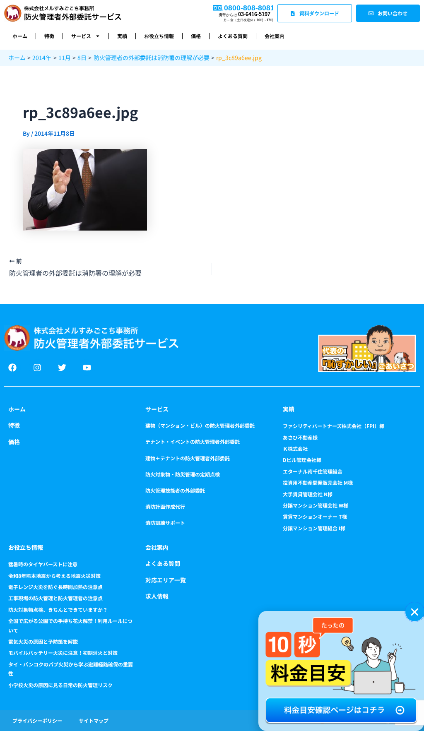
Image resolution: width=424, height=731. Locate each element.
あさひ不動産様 (300, 437)
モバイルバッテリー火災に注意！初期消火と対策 (63, 652)
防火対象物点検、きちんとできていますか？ (58, 609)
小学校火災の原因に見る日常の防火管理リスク (60, 684)
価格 (196, 35)
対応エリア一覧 (165, 580)
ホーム (19, 35)
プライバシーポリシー (37, 720)
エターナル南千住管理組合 (312, 471)
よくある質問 (233, 35)
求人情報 (157, 596)
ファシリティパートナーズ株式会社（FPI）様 (333, 425)
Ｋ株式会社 (295, 448)
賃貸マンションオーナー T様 (315, 516)
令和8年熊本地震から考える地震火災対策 (54, 575)
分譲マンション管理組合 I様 (314, 527)
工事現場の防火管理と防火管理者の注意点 (55, 597)
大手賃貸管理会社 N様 (307, 494)
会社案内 (274, 35)
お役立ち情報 (159, 35)
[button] (414, 612)
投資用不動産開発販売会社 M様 (318, 482)
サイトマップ (93, 720)
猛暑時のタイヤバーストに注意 (42, 563)
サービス (81, 35)
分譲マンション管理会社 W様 (315, 505)
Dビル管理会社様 (302, 459)
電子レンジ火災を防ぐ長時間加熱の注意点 (55, 586)
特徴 (49, 35)
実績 (122, 35)
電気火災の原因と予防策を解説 (43, 641)
